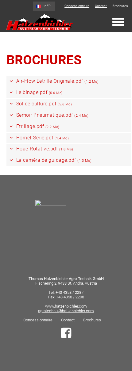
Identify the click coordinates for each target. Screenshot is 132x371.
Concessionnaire (76, 6)
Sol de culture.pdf (43, 104)
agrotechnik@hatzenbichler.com (66, 311)
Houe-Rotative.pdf (44, 149)
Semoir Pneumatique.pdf (51, 115)
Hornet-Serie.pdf (42, 138)
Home (39, 22)
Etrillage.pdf (37, 126)
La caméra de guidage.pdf (53, 160)
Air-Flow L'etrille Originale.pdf (57, 81)
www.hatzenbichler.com (66, 306)
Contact (101, 6)
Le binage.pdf (39, 92)
